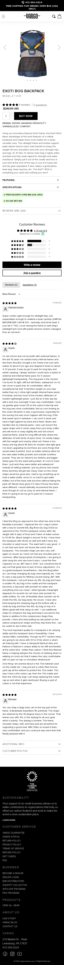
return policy (11, 840)
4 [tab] (36, 80)
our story (9, 918)
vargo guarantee (13, 832)
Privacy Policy (11, 844)
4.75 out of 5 (40, 230)
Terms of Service (13, 848)
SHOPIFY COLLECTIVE (14, 885)
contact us (9, 926)
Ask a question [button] (32, 273)
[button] (3, 16)
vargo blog (9, 922)
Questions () (30, 284)
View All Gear (10, 905)
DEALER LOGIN (10, 877)
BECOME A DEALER (12, 873)
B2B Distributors (13, 881)
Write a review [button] (32, 264)
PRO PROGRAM (10, 892)
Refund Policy (11, 852)
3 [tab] (33, 80)
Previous (4, 47)
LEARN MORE (8, 820)
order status (11, 836)
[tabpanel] (32, 52)
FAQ (4, 860)
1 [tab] (27, 80)
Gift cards (9, 856)
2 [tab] (30, 80)
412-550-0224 (33, 2)
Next (59, 47)
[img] (9, 303)
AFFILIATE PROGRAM (13, 888)
